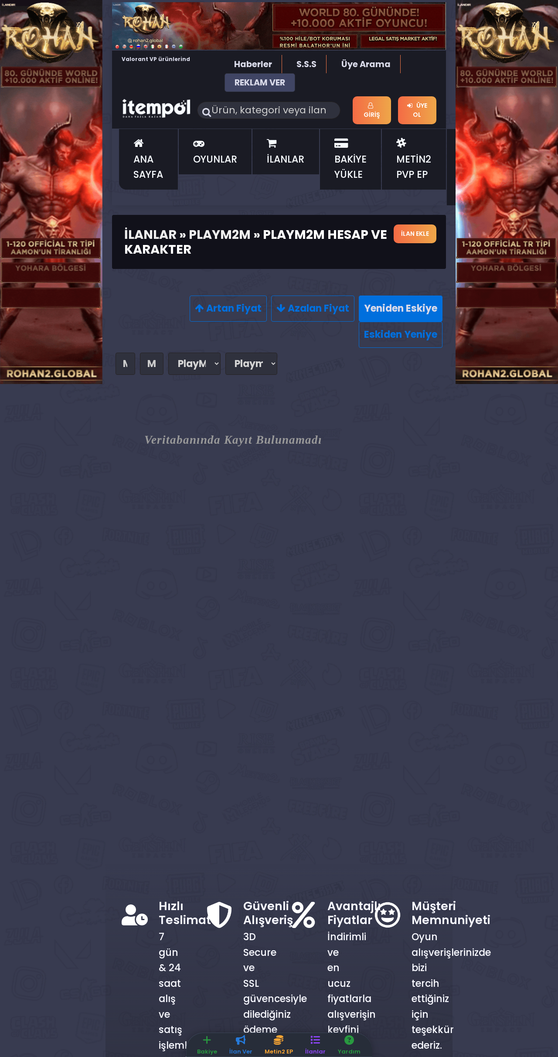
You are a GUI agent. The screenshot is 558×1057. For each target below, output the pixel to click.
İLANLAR (285, 159)
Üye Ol (420, 110)
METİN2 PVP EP (413, 167)
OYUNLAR (215, 159)
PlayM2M (220, 234)
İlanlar (150, 234)
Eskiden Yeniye (400, 334)
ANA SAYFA (148, 167)
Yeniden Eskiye (400, 308)
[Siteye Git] (51, 191)
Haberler (253, 64)
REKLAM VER (260, 82)
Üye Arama (366, 64)
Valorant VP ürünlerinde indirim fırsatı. (158, 63)
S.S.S (306, 64)
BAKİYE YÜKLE (350, 167)
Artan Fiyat (233, 308)
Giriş (372, 114)
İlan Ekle (415, 233)
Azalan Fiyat (317, 308)
